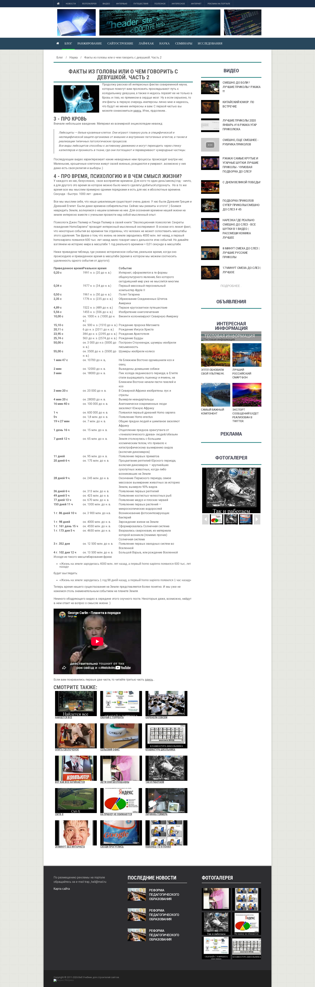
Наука (164, 43)
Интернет (196, 3)
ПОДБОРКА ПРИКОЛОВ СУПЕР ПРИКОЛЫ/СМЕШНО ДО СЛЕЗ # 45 (241, 205)
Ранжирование (89, 43)
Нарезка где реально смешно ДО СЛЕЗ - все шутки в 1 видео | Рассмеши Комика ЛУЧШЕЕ (239, 228)
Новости (71, 3)
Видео (106, 3)
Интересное (178, 3)
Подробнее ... (231, 286)
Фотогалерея (89, 3)
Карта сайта (62, 888)
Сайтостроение (120, 43)
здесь (137, 110)
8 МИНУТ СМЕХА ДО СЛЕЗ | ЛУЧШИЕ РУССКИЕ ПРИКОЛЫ (241, 253)
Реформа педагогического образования (164, 894)
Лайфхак (146, 43)
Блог (68, 43)
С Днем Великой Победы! (241, 182)
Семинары (183, 43)
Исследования (210, 43)
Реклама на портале (219, 3)
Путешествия (140, 3)
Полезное (160, 3)
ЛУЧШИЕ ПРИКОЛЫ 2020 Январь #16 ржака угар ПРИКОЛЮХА (240, 125)
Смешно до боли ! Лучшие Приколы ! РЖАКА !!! (241, 87)
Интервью (121, 3)
